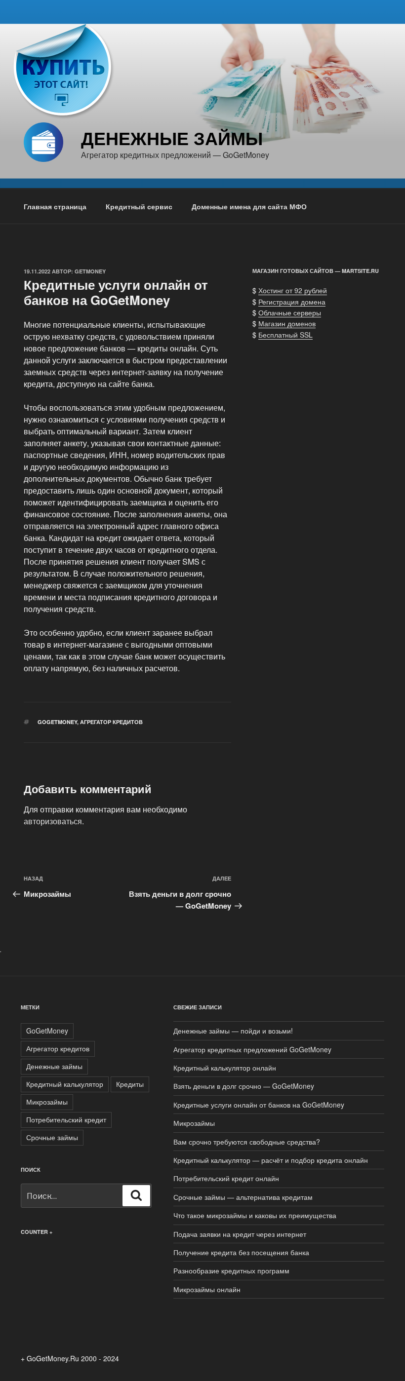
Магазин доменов (287, 323)
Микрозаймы (47, 1102)
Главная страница (55, 206)
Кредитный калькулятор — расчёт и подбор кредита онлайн (270, 1160)
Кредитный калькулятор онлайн (224, 1068)
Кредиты (130, 1084)
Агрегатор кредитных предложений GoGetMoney (252, 1049)
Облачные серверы (289, 312)
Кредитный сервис (139, 206)
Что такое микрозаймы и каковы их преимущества (254, 1215)
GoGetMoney (57, 722)
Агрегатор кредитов (111, 722)
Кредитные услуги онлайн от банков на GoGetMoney (258, 1105)
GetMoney (90, 271)
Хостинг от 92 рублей (292, 290)
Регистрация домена (291, 302)
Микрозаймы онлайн (207, 1289)
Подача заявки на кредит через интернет (239, 1234)
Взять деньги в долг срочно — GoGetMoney (243, 1086)
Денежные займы (172, 138)
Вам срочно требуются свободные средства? (246, 1142)
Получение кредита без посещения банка (241, 1252)
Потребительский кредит (66, 1119)
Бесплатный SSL (285, 335)
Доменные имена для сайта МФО (249, 206)
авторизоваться (53, 821)
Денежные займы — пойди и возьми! (233, 1031)
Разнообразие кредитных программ (231, 1270)
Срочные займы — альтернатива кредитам (243, 1197)
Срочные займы (52, 1137)
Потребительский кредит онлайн (226, 1178)
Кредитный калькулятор (64, 1084)
